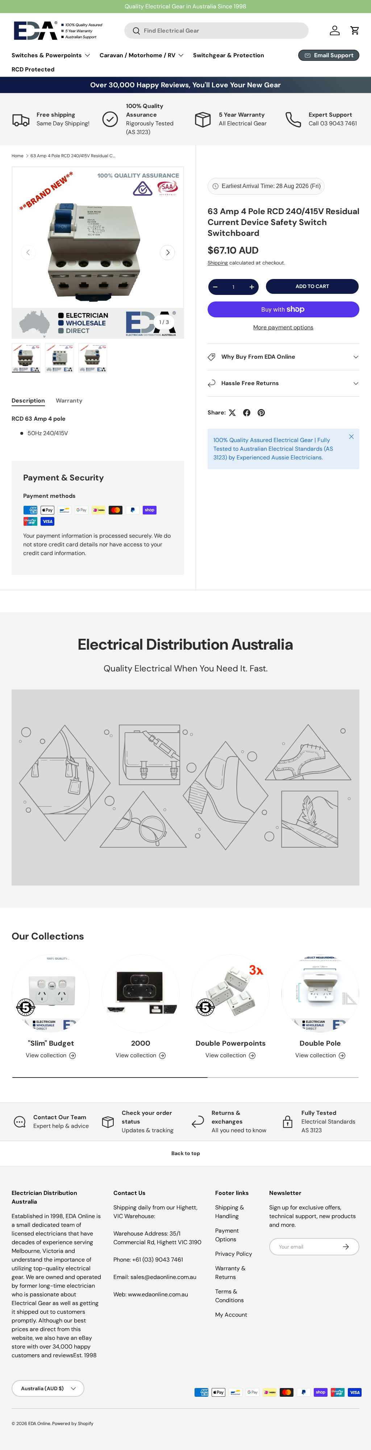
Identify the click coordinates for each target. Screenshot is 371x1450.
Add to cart (312, 286)
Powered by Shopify (72, 1423)
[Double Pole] (320, 993)
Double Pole (320, 1043)
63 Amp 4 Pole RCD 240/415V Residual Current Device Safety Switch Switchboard (73, 156)
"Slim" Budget (51, 1043)
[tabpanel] (98, 428)
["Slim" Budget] (50, 993)
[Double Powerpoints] (230, 993)
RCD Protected (33, 69)
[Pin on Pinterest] (261, 412)
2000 (140, 1043)
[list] (98, 252)
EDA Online (39, 1423)
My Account (231, 1314)
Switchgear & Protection (228, 55)
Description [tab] (28, 400)
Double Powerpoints (231, 1043)
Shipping (218, 262)
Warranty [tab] (69, 400)
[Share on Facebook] (246, 412)
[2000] (140, 993)
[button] (355, 30)
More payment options (283, 327)
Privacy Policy (233, 1254)
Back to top (185, 1153)
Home (18, 156)
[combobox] (216, 30)
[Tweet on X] (232, 412)
